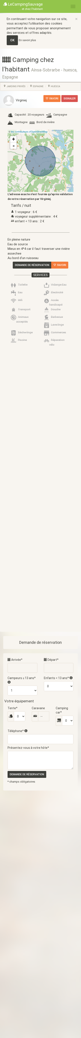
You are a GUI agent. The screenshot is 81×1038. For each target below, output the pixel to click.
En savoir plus (27, 40)
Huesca (55, 86)
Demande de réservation (32, 265)
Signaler (70, 98)
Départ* (53, 659)
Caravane (38, 708)
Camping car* (62, 710)
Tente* (12, 708)
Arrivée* (16, 659)
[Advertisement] (40, 518)
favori (53, 98)
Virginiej (20, 100)
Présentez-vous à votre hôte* (28, 747)
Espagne (37, 86)
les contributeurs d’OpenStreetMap (29, 131)
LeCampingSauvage (25, 6)
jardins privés (15, 86)
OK (12, 40)
